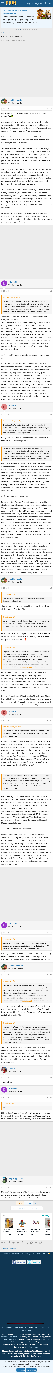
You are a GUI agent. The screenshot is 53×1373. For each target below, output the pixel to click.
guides (41, 1327)
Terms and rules (17, 1254)
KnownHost (33, 1347)
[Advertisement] (26, 69)
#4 (51, 588)
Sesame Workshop (11, 1342)
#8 (51, 1077)
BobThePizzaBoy (9, 40)
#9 (51, 1097)
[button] (2, 3)
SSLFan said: (7, 1104)
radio (48, 1327)
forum (34, 1327)
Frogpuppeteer (15, 1178)
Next (28, 1203)
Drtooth (12, 405)
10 (36, 29)
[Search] (50, 3)
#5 (51, 720)
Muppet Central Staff (9, 1337)
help (29, 1330)
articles (28, 1327)
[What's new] (45, 3)
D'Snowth (12, 282)
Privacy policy (30, 1254)
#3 (51, 414)
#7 (51, 975)
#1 (51, 109)
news (10, 1327)
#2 (51, 291)
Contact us (6, 1254)
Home (44, 1254)
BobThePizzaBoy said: (11, 297)
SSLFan (11, 1068)
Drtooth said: (7, 594)
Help (38, 1254)
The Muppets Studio (10, 1339)
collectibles (18, 1327)
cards (24, 1330)
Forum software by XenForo (30, 1355)
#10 (50, 1187)
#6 (51, 933)
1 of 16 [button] (20, 1203)
